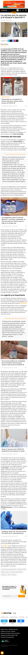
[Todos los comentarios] (2, 652)
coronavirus (3, 574)
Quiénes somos (4, 629)
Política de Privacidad (5, 633)
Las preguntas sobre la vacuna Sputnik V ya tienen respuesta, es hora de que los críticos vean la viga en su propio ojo (13, 220)
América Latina (4, 617)
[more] (25, 105)
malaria (5, 546)
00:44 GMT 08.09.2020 (6, 20)
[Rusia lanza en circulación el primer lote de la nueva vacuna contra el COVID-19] (14, 86)
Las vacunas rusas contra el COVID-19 (8, 569)
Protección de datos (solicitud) (8, 635)
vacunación (14, 574)
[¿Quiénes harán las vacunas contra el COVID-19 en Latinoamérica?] (14, 520)
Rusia (9, 574)
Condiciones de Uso (13, 629)
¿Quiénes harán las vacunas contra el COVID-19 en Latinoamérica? (14, 532)
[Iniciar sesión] (20, 10)
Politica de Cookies (15, 633)
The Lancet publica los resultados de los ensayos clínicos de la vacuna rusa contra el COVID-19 (13, 363)
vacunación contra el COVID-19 (16, 572)
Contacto (13, 631)
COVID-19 (23, 303)
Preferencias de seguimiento (7, 637)
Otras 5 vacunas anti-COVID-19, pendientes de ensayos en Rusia (13, 450)
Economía (21, 617)
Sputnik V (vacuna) (5, 572)
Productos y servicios (5, 631)
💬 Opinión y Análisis (22, 569)
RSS (16, 635)
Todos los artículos (4, 45)
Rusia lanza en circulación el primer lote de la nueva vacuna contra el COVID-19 (12, 101)
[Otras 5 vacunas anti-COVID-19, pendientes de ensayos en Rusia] (14, 438)
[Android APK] (5, 641)
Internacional (6, 97)
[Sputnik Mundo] (4, 10)
